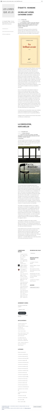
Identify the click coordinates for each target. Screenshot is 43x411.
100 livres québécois (6, 34)
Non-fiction (20, 399)
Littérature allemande (26, 133)
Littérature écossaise (22, 364)
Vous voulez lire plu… (24, 273)
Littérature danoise (21, 372)
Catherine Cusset (30, 22)
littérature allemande (32, 135)
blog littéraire (24, 22)
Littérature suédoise (22, 397)
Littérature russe (21, 395)
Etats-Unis (20, 23)
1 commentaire (20, 27)
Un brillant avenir (25, 26)
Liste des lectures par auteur (7, 31)
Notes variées (20, 401)
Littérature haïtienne (22, 378)
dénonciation (27, 134)
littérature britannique (22, 368)
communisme (22, 134)
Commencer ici (5, 28)
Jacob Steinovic (33, 23)
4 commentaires (20, 138)
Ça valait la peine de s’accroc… (23, 271)
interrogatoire (20, 135)
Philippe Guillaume (23, 265)
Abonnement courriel (23, 303)
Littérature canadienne (22, 370)
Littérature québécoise (22, 392)
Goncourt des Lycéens (26, 23)
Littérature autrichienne (22, 362)
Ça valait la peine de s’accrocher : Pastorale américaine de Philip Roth (23, 339)
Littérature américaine (22, 358)
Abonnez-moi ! (22, 313)
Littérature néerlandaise (22, 386)
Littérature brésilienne (22, 366)
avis (21, 22)
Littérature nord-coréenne (23, 388)
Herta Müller (36, 134)
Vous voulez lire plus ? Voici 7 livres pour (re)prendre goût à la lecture (23, 334)
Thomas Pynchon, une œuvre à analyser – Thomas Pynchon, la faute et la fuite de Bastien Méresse (23, 326)
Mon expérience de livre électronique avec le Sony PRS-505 (35, 270)
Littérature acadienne (22, 354)
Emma (21, 269)
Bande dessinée (21, 352)
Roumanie (19, 26)
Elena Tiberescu (36, 22)
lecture (37, 23)
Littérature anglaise (22, 360)
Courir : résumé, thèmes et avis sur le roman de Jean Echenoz (23, 344)
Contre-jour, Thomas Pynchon (24, 257)
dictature (31, 134)
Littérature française (25, 21)
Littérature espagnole (22, 374)
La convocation (25, 135)
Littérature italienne (22, 382)
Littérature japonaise (22, 384)
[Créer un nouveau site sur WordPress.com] (21, 1)
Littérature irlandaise (22, 380)
